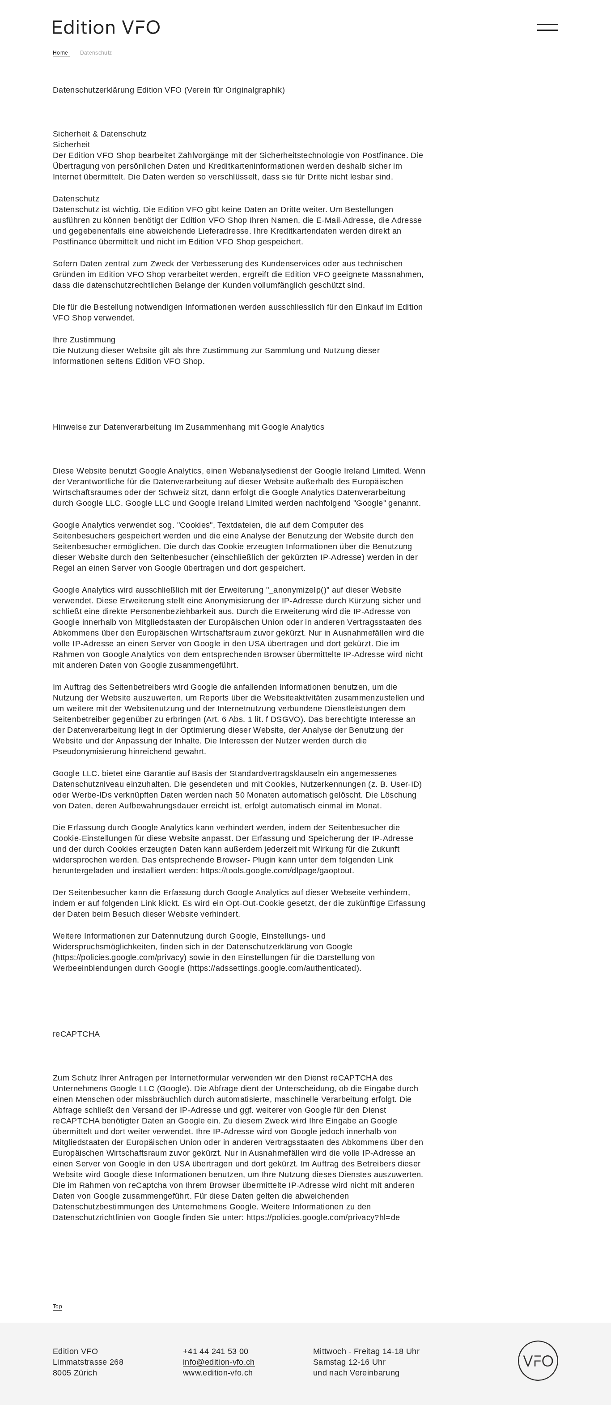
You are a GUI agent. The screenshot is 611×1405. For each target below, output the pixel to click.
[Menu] (547, 27)
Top (57, 1306)
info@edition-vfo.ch (219, 1362)
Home (61, 53)
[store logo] (106, 27)
